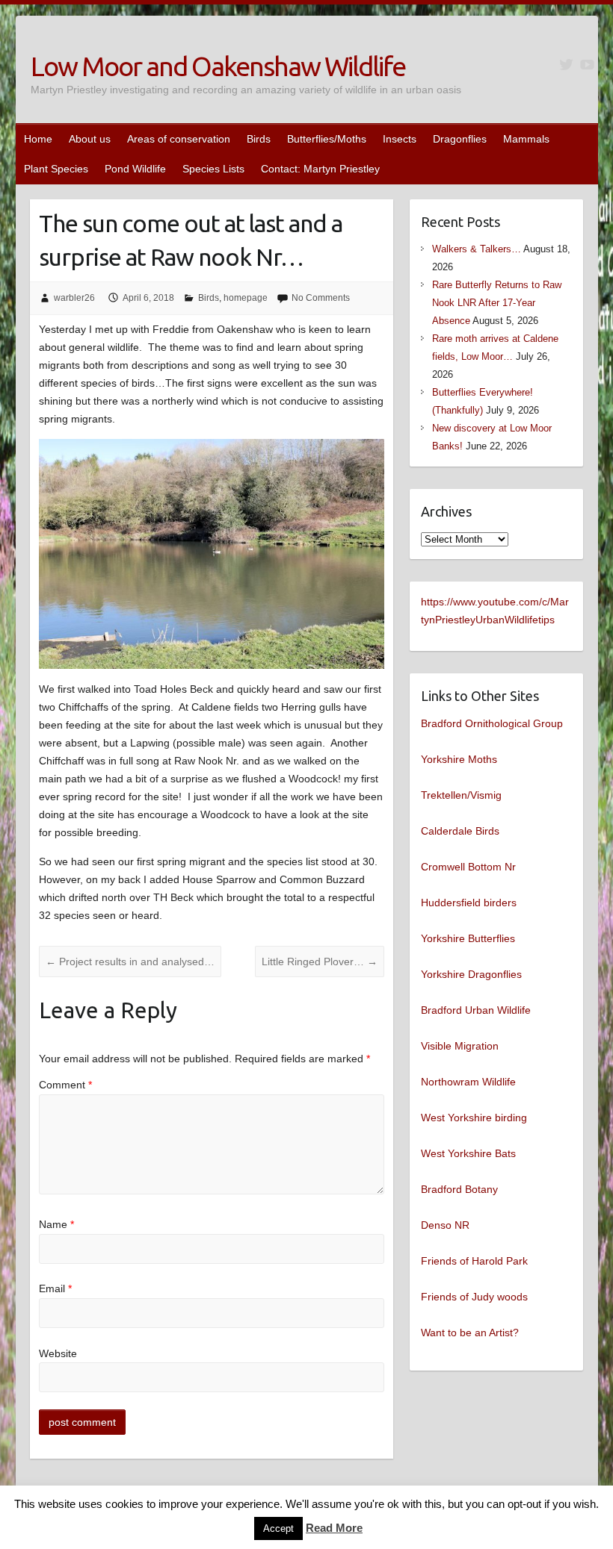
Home (38, 139)
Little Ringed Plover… (320, 961)
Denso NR (445, 1225)
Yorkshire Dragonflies (471, 974)
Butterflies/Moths (326, 139)
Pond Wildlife (135, 169)
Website (58, 1353)
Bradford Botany (459, 1189)
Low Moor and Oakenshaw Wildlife (218, 66)
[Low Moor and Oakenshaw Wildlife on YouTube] (587, 64)
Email (55, 1288)
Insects (399, 139)
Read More (334, 1527)
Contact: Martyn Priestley (320, 169)
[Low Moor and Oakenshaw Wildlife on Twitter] (566, 64)
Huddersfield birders (469, 902)
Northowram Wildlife (468, 1082)
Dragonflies (460, 139)
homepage (246, 298)
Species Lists (213, 169)
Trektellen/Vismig (461, 795)
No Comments (321, 298)
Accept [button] (278, 1528)
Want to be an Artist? (470, 1332)
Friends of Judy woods (474, 1297)
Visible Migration (460, 1046)
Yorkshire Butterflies (468, 938)
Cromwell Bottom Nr (468, 867)
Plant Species (56, 169)
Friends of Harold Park (474, 1261)
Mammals (526, 139)
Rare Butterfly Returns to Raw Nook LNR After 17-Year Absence (496, 302)
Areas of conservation (178, 139)
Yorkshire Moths (459, 759)
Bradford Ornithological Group (492, 723)
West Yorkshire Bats (468, 1153)
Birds (259, 139)
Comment (65, 1085)
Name (56, 1224)
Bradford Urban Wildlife (476, 1010)
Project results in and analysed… (130, 961)
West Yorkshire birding (474, 1117)
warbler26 (74, 298)
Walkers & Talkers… (476, 249)
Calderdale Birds (460, 831)
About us (90, 139)
